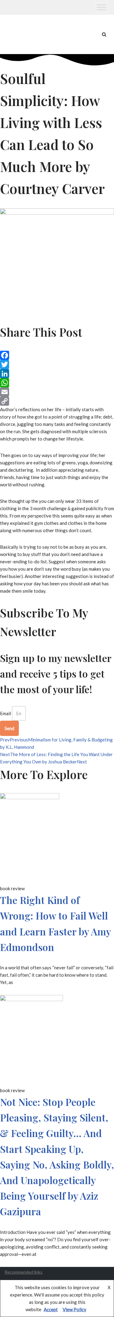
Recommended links (24, 1272)
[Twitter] (57, 364)
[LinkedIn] (57, 373)
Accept (51, 1309)
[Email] (57, 392)
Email (5, 713)
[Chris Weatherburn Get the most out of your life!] (21, 34)
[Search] (104, 34)
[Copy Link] (57, 401)
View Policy (74, 1309)
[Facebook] (57, 355)
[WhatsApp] (57, 382)
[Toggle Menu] (101, 7)
